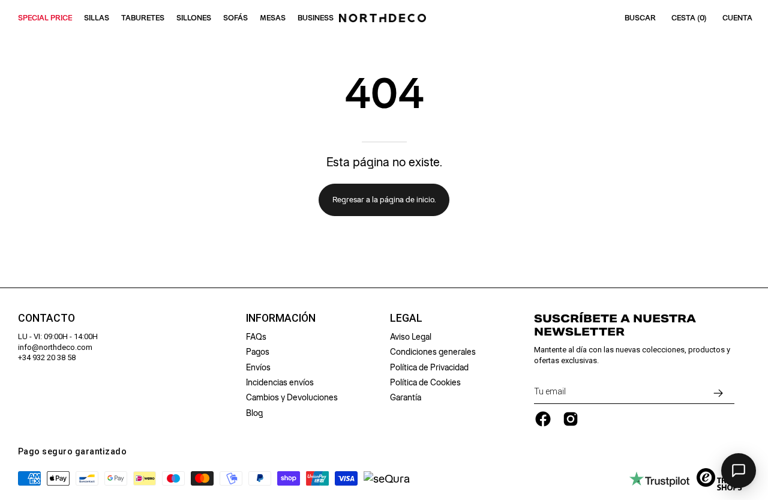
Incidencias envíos (280, 382)
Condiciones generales (433, 352)
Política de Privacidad (429, 367)
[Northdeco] (384, 18)
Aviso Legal (410, 337)
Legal (406, 318)
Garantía (405, 397)
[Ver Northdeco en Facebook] (543, 419)
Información (281, 318)
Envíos (258, 367)
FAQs (256, 337)
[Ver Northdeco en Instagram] (571, 419)
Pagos (257, 352)
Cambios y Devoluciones (292, 397)
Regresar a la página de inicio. (384, 199)
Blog (254, 413)
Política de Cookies (425, 382)
